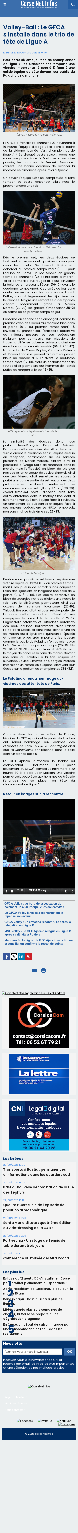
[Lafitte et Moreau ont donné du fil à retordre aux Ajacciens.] (39, 192)
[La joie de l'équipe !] (39, 518)
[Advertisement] (39, 1483)
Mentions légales (16, 1403)
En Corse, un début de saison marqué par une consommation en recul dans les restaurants (36, 1329)
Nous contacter (15, 1410)
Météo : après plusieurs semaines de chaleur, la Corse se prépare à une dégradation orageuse (32, 1314)
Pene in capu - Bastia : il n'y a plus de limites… (33, 1301)
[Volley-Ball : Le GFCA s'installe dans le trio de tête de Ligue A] (39, 690)
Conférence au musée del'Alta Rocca (36, 1258)
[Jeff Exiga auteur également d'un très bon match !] (39, 376)
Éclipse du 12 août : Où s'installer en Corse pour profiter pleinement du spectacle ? (36, 1280)
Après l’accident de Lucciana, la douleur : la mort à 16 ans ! (38, 1291)
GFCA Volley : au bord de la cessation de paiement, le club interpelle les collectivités (34, 905)
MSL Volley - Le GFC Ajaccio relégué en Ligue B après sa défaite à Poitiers (37, 932)
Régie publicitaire (16, 1397)
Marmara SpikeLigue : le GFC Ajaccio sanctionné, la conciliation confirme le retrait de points (38, 942)
